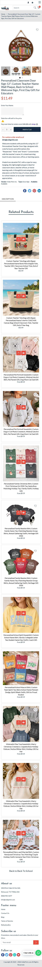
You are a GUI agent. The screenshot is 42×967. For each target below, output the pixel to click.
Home (3, 14)
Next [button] (39, 71)
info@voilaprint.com (10, 140)
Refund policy (6, 925)
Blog (2, 917)
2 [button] (22, 77)
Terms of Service (7, 921)
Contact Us (5, 913)
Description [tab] (8, 199)
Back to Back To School (21, 871)
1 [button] (20, 77)
